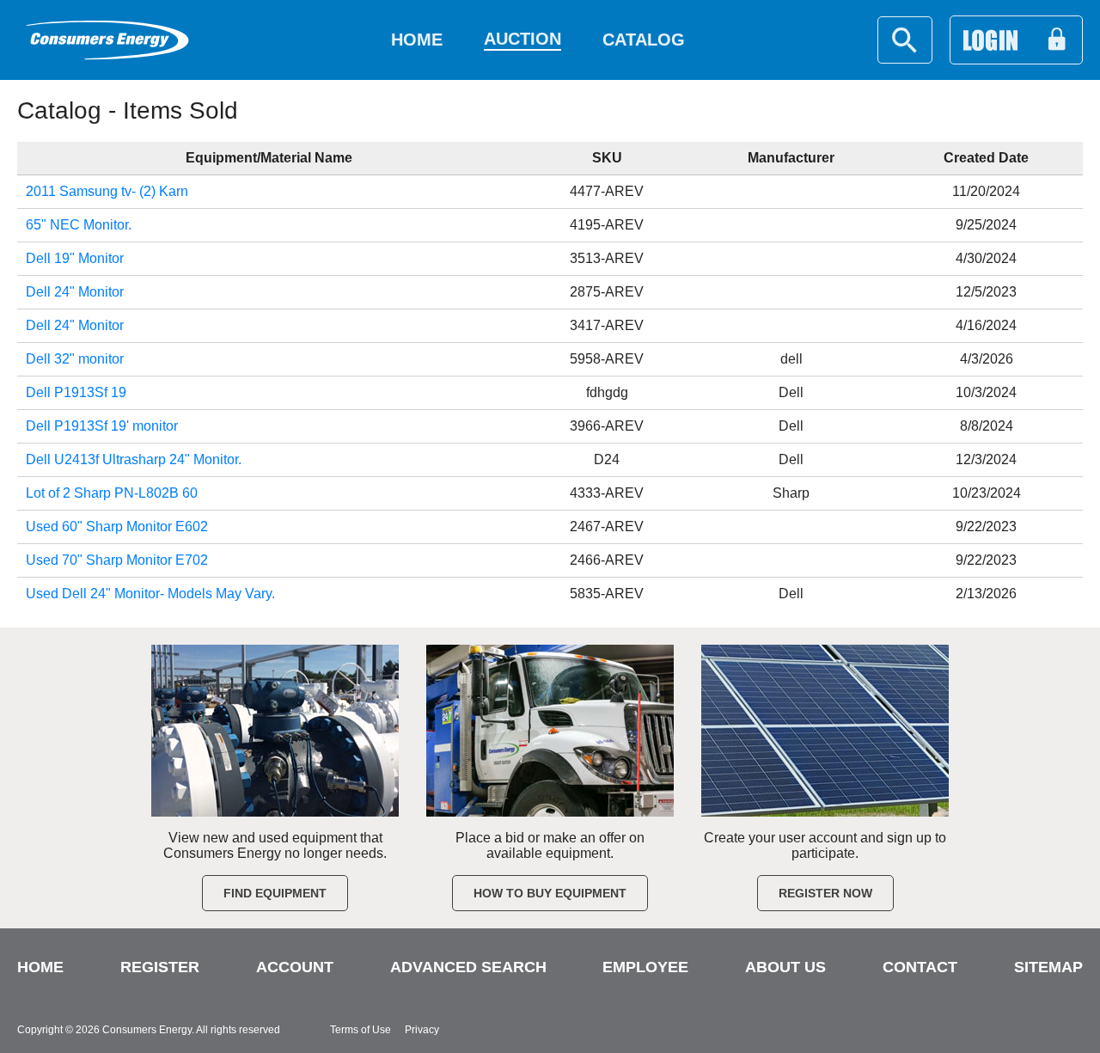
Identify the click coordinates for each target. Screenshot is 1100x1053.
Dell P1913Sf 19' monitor (102, 426)
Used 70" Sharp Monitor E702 (117, 560)
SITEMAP (1048, 967)
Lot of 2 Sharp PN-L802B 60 (112, 493)
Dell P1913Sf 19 (76, 392)
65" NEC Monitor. (78, 224)
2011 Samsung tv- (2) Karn (107, 191)
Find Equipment (275, 893)
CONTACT (920, 967)
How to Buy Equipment (550, 893)
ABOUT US (785, 967)
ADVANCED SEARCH (468, 967)
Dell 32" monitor (75, 359)
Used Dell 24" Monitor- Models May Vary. (150, 593)
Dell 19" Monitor (75, 258)
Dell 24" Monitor (75, 292)
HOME (40, 967)
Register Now (825, 893)
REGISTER (159, 967)
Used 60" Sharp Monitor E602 (117, 526)
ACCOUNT (294, 967)
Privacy (422, 1030)
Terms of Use (360, 1030)
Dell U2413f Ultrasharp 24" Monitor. (133, 459)
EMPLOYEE (645, 967)
